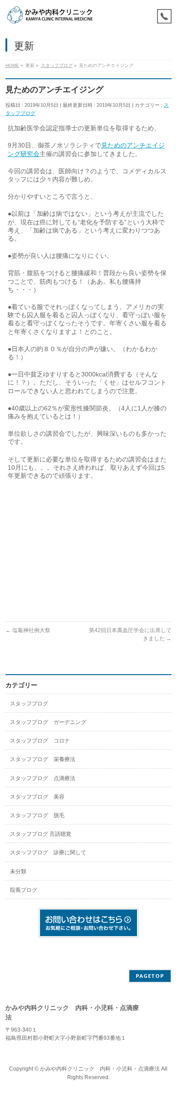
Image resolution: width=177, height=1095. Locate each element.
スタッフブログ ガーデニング (48, 722)
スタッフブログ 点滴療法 (42, 778)
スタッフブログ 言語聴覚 (40, 834)
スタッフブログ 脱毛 (37, 815)
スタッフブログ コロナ (40, 741)
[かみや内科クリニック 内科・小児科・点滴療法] (49, 15)
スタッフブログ (29, 703)
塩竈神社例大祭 (27, 630)
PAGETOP (150, 976)
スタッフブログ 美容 (37, 797)
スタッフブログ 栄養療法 (42, 759)
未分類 (18, 871)
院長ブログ (23, 890)
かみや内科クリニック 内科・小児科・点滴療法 (100, 1069)
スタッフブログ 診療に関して (48, 852)
